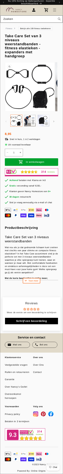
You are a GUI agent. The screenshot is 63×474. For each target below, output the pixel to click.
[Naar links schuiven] (6, 121)
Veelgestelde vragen (16, 365)
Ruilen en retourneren (17, 372)
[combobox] (31, 19)
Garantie (10, 379)
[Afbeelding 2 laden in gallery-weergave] (30, 121)
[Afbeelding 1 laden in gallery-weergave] (16, 121)
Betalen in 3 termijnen (17, 421)
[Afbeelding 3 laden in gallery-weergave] (43, 121)
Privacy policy (12, 414)
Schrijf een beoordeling (31, 321)
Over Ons (38, 365)
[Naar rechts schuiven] (53, 121)
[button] (54, 10)
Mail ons (17, 344)
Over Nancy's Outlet (16, 386)
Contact (37, 372)
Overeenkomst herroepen (13, 396)
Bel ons (43, 344)
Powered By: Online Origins (31, 471)
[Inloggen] (35, 10)
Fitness (9, 28)
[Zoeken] (59, 19)
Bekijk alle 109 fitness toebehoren (35, 28)
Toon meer (33, 281)
